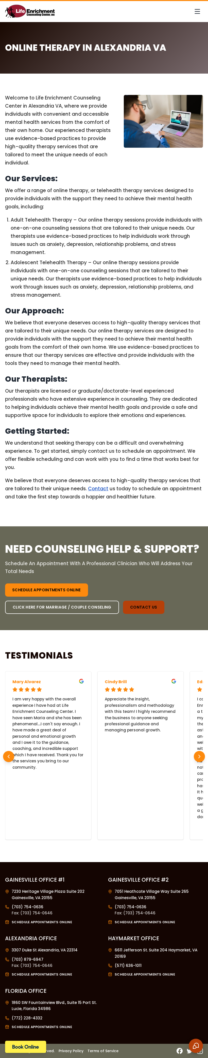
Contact (98, 488)
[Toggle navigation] (197, 11)
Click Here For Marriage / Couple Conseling (62, 607)
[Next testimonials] (199, 756)
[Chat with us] (196, 1046)
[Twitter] (190, 1051)
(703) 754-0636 (27, 907)
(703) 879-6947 (27, 959)
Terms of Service (103, 1050)
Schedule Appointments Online (46, 590)
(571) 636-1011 (128, 965)
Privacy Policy (71, 1050)
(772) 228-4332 (27, 1018)
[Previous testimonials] (8, 756)
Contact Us (143, 607)
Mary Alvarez (26, 682)
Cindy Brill (116, 682)
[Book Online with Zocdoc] (25, 1047)
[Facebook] (180, 1051)
